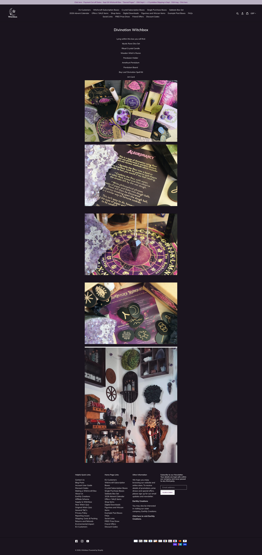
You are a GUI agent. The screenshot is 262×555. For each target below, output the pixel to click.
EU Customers (81, 527)
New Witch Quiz (82, 504)
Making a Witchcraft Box (86, 491)
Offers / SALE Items (113, 499)
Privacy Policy (81, 513)
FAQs (107, 516)
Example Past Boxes (113, 513)
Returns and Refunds (84, 521)
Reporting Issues (82, 516)
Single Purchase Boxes (114, 491)
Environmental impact (84, 524)
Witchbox (84, 550)
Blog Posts (79, 482)
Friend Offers (110, 524)
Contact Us (80, 480)
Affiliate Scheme (82, 499)
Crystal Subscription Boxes (116, 488)
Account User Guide (83, 485)
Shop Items (109, 502)
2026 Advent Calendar (114, 496)
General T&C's (81, 510)
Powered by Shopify (96, 550)
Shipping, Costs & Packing (86, 518)
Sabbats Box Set (112, 493)
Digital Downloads (112, 504)
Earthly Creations (82, 496)
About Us (79, 493)
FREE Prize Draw (112, 521)
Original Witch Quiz (83, 507)
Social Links (110, 518)
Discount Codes (81, 488)
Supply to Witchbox (83, 502)
